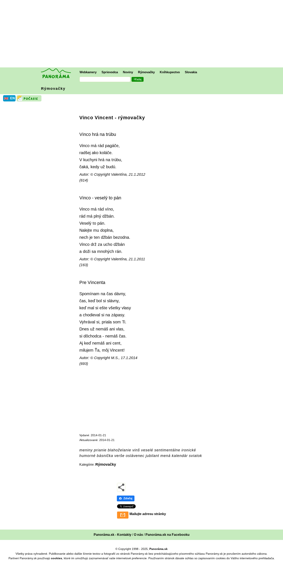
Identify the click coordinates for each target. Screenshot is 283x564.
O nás (138, 534)
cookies (56, 558)
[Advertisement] (142, 34)
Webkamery (88, 72)
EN (12, 98)
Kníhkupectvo (170, 72)
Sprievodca (110, 72)
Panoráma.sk (158, 549)
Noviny (128, 72)
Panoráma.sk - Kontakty (112, 534)
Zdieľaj (127, 498)
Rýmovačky (146, 72)
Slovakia (191, 72)
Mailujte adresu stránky (147, 514)
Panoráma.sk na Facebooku (167, 534)
